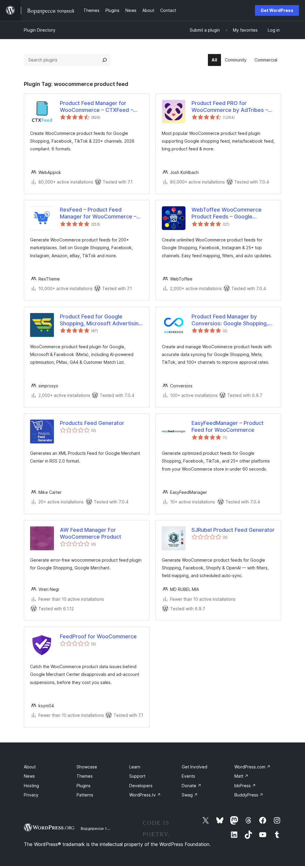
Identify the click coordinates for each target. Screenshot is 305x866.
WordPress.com (252, 766)
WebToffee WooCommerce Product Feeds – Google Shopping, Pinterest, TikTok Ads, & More (233, 213)
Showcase (87, 766)
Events (188, 776)
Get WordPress (277, 10)
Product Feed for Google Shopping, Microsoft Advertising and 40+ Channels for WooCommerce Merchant (101, 320)
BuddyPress (248, 794)
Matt (241, 776)
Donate (191, 785)
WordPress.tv (145, 794)
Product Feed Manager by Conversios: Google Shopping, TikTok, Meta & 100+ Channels (230, 320)
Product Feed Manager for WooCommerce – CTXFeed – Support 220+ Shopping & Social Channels (100, 107)
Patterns (85, 794)
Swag (190, 794)
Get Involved (194, 766)
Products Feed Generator (92, 423)
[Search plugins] (105, 60)
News (29, 776)
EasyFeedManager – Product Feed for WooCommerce (228, 426)
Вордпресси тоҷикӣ (100, 828)
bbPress (245, 785)
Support (137, 776)
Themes (85, 776)
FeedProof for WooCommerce (98, 636)
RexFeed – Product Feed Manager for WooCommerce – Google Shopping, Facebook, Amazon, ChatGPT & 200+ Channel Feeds (98, 213)
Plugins (84, 785)
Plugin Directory (39, 30)
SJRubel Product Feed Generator (233, 530)
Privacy (31, 794)
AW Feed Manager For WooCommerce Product (90, 533)
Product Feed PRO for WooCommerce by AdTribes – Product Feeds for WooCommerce (230, 107)
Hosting (31, 785)
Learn (134, 766)
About (30, 766)
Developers (140, 785)
